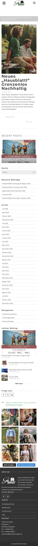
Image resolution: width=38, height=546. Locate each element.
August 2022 (6, 260)
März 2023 (5, 245)
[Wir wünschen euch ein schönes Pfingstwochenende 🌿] (28, 453)
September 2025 (7, 220)
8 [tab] (28, 162)
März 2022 (5, 274)
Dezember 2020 (7, 285)
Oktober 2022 (6, 252)
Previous (3, 151)
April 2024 (5, 234)
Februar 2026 (6, 216)
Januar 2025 (6, 231)
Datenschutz (7, 511)
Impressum (6, 508)
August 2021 (6, 281)
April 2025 (5, 227)
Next (35, 151)
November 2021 (7, 278)
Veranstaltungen (8, 321)
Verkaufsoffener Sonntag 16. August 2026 (16, 184)
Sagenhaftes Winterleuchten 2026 (13, 191)
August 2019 (6, 292)
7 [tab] (25, 162)
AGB (3, 515)
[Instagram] (8, 395)
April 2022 (5, 271)
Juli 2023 (5, 241)
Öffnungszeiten (8, 504)
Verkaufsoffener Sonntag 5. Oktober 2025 (16, 198)
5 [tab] (20, 162)
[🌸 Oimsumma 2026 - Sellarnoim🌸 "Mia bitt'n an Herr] (10, 453)
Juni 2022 (5, 267)
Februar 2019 (6, 300)
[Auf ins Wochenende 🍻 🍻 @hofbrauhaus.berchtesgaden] (28, 417)
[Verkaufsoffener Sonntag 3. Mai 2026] (5, 364)
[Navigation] (4, 3)
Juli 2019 (5, 296)
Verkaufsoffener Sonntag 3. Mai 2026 (14, 187)
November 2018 (7, 303)
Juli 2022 (5, 263)
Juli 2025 (5, 223)
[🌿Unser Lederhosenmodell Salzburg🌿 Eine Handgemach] (10, 435)
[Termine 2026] (5, 378)
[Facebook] (4, 395)
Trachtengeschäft (8, 318)
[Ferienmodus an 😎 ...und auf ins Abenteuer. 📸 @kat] (28, 435)
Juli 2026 (5, 209)
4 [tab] (18, 162)
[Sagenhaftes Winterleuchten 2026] (5, 371)
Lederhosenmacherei (9, 314)
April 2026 (5, 212)
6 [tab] (23, 162)
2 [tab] (13, 162)
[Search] (34, 3)
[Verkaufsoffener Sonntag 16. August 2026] (19, 341)
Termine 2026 (6, 194)
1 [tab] (11, 162)
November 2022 (7, 249)
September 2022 (7, 256)
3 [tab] (15, 162)
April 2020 (5, 289)
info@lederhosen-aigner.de (13, 534)
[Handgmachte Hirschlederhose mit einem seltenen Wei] (10, 417)
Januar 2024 (6, 238)
